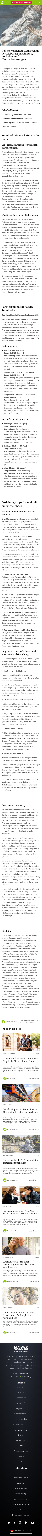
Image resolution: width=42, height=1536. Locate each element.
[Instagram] (20, 1522)
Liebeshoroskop (21, 1419)
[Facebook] (14, 1522)
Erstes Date (21, 1392)
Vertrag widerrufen (21, 1499)
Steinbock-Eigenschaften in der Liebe (17, 114)
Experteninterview (21, 1414)
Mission (21, 1435)
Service (21, 1456)
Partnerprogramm (21, 1477)
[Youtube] (32, 1523)
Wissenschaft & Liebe (21, 1424)
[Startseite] (2, 2)
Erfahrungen (21, 1440)
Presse (21, 1446)
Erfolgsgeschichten (21, 1451)
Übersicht (21, 1387)
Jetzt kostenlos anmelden (21, 2)
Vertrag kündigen (21, 1493)
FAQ (21, 1462)
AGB (21, 1509)
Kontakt (21, 1472)
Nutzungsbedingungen (21, 1515)
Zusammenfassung (10, 126)
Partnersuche (21, 1398)
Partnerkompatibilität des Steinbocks (17, 118)
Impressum (21, 1483)
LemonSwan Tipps (21, 1403)
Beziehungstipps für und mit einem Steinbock (20, 122)
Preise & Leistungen (21, 1488)
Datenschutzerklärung (21, 1504)
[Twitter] (9, 1523)
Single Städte (21, 1408)
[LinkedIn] (26, 1522)
